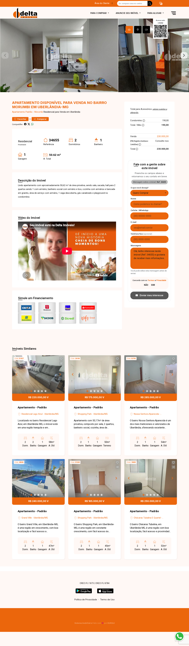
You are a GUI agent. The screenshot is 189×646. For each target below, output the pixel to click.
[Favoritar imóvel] (61, 359)
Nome (133, 199)
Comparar (41, 119)
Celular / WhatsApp (139, 210)
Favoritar (21, 119)
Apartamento (18, 112)
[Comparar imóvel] (61, 363)
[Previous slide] (5, 55)
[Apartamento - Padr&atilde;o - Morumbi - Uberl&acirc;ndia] (27, 13)
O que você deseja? (140, 188)
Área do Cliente (102, 3)
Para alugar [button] (154, 13)
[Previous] (17, 374)
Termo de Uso (107, 599)
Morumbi (38, 112)
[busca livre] (150, 3)
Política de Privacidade (85, 599)
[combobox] (149, 193)
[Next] (60, 374)
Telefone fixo (141, 234)
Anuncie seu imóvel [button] (127, 13)
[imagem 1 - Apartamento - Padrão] (38, 374)
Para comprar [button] (98, 13)
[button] (161, 3)
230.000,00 (163, 136)
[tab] (129, 29)
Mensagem (136, 245)
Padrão (29, 112)
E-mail (133, 222)
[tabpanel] (94, 55)
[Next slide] (184, 55)
